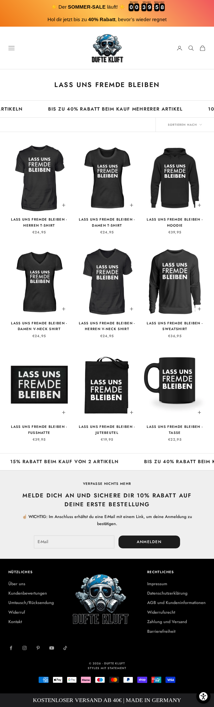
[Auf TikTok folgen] (65, 648)
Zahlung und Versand (167, 622)
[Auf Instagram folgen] (24, 648)
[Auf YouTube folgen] (51, 648)
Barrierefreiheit (161, 631)
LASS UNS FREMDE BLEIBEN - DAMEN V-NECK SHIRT (39, 326)
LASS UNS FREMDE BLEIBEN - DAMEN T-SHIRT (107, 222)
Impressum (157, 584)
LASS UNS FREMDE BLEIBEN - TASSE (175, 429)
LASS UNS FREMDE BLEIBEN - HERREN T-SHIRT (39, 222)
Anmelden (149, 542)
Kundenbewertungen (27, 593)
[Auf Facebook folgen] (11, 648)
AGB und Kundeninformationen (176, 603)
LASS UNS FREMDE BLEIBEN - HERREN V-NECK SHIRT (107, 326)
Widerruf (16, 612)
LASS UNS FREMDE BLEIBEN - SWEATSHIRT (175, 326)
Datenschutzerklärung (167, 593)
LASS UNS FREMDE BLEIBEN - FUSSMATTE (39, 429)
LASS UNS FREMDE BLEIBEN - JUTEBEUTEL (107, 429)
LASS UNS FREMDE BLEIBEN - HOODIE (175, 222)
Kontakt (15, 622)
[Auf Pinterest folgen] (38, 648)
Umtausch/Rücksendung (31, 603)
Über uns (16, 584)
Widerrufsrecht (161, 612)
